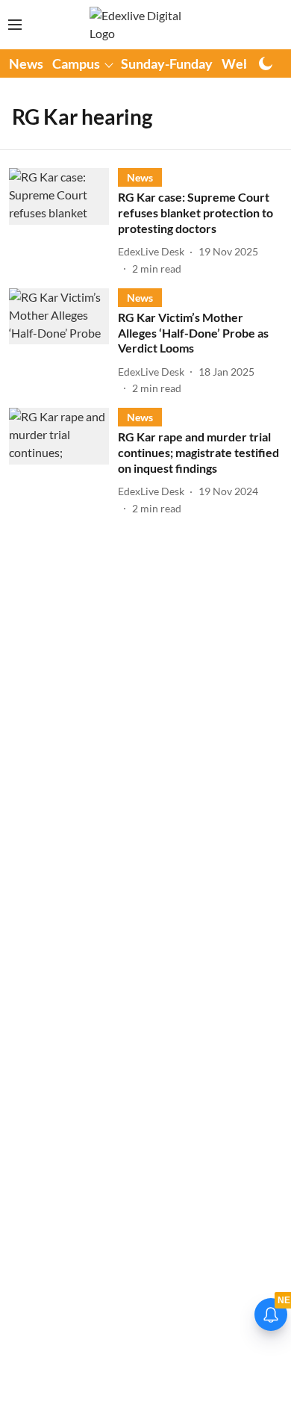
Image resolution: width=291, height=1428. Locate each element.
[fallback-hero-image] (63, 222)
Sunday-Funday (167, 63)
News (26, 63)
